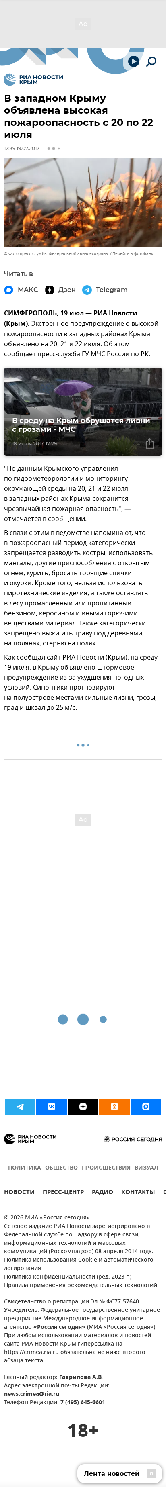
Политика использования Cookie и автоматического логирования (79, 1264)
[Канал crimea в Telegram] (20, 1107)
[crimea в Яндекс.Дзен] (83, 1107)
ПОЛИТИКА (24, 1168)
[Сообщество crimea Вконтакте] (51, 1107)
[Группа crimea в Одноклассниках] (114, 1107)
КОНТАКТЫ (138, 1193)
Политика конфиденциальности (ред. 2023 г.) (67, 1277)
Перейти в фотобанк (132, 254)
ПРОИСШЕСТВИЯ (106, 1168)
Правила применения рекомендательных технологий (80, 1285)
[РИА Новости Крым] (33, 79)
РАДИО (102, 1193)
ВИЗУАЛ (146, 1168)
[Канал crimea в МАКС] (146, 1107)
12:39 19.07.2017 (21, 148)
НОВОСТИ (19, 1193)
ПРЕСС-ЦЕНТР (63, 1193)
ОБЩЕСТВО (61, 1168)
